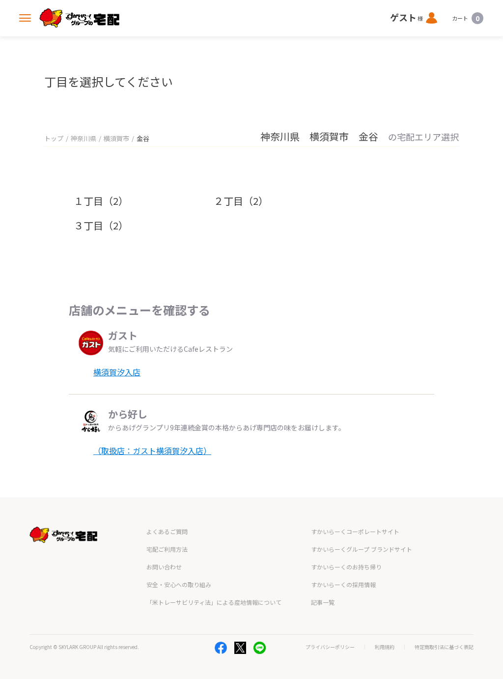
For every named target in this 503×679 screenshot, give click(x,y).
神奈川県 (83, 138)
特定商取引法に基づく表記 (444, 647)
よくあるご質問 (167, 531)
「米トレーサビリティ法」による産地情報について (213, 602)
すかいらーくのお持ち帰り (346, 567)
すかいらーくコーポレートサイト (355, 531)
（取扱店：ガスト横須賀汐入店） (152, 450)
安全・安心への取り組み (178, 584)
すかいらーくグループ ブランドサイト (361, 549)
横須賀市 (116, 138)
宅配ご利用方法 (167, 549)
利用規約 (384, 647)
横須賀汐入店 (116, 372)
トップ (53, 138)
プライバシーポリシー (330, 647)
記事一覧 (323, 602)
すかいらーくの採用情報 (343, 584)
